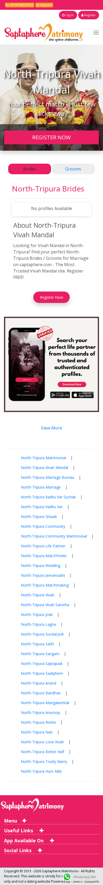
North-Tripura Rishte (38, 722)
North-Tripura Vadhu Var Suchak (48, 496)
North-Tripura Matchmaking (45, 585)
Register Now (51, 297)
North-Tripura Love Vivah (42, 741)
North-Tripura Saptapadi (41, 663)
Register (89, 15)
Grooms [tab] (73, 169)
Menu (10, 820)
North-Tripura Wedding (40, 565)
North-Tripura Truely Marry (44, 761)
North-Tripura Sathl (37, 643)
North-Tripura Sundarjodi (42, 634)
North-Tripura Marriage (41, 487)
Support (45, 5)
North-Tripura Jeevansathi (43, 575)
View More (51, 428)
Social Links (18, 850)
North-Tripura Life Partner (43, 545)
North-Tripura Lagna (38, 624)
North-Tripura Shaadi (39, 516)
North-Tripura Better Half (42, 751)
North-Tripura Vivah (37, 594)
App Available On (24, 840)
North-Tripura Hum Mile (41, 771)
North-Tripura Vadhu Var (42, 506)
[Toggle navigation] (96, 32)
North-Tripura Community (43, 526)
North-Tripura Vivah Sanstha (45, 604)
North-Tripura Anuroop (40, 712)
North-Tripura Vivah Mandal (44, 467)
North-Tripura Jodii (37, 614)
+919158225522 (20, 5)
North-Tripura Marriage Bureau (47, 477)
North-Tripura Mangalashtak (45, 702)
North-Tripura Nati (37, 732)
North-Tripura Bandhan (41, 692)
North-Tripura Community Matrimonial (54, 536)
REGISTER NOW (51, 137)
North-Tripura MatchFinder (44, 555)
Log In (69, 15)
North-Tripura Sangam (40, 653)
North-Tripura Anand (38, 683)
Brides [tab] (29, 169)
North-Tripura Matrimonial (43, 457)
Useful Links (19, 830)
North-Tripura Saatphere (42, 673)
